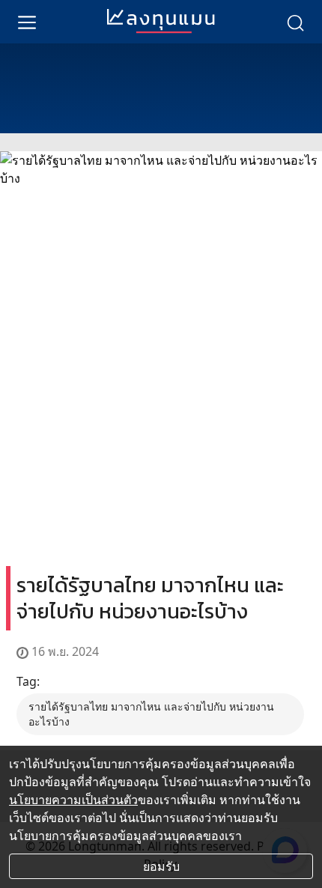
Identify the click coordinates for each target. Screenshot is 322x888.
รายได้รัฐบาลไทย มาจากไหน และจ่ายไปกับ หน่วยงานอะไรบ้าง (151, 714)
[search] (295, 21)
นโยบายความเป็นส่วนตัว (73, 799)
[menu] (27, 21)
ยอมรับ (161, 866)
